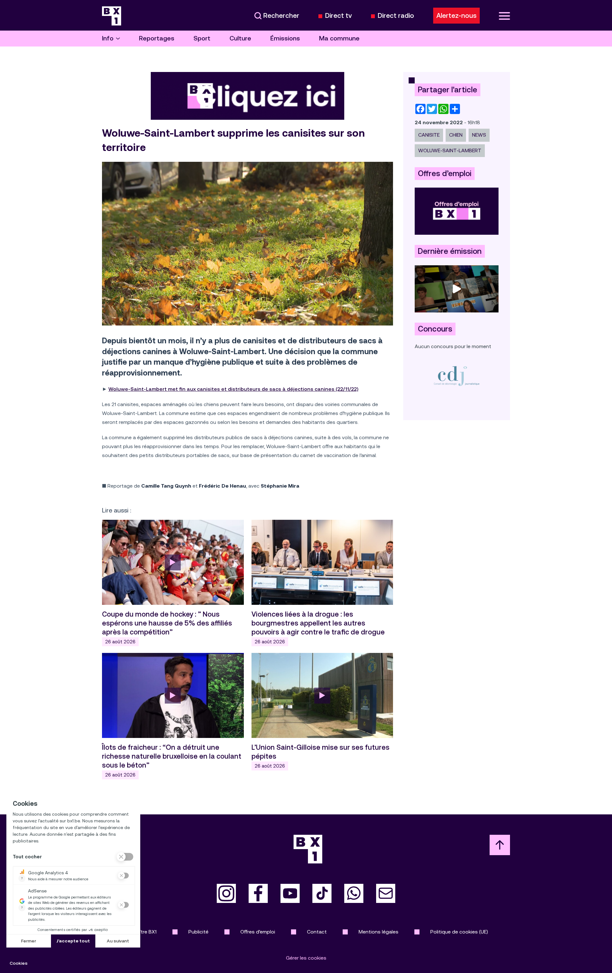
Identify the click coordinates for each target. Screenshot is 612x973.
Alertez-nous (456, 15)
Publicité (198, 931)
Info (107, 38)
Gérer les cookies (306, 958)
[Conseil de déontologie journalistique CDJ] (456, 375)
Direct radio (396, 15)
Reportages (156, 38)
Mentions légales (378, 931)
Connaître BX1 (140, 931)
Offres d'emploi (257, 931)
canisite (429, 135)
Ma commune (339, 38)
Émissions (285, 38)
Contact (317, 931)
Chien (456, 135)
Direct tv (338, 15)
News (479, 135)
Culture (240, 38)
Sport (201, 38)
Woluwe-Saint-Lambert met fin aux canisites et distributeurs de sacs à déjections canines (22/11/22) (233, 389)
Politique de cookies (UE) (459, 931)
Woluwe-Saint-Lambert (449, 150)
